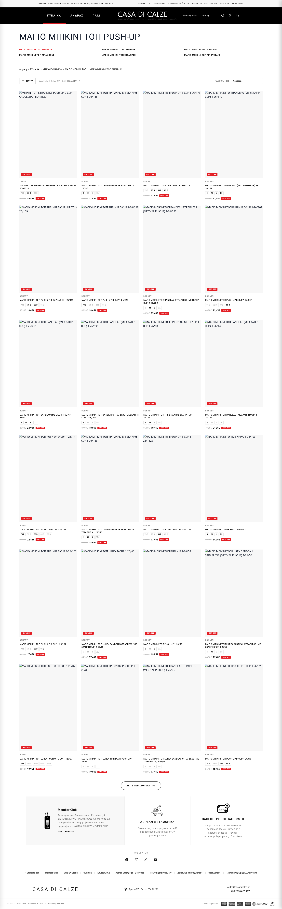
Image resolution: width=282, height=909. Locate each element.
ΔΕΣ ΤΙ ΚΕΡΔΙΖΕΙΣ (67, 831)
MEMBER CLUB (144, 3)
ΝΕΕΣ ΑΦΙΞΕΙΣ (159, 3)
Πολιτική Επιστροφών (161, 873)
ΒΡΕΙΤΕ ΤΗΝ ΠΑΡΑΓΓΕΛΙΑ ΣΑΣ (204, 3)
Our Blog (205, 15)
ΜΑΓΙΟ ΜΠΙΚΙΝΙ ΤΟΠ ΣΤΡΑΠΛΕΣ (119, 55)
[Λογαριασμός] (230, 16)
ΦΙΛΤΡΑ (29, 81)
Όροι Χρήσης (214, 873)
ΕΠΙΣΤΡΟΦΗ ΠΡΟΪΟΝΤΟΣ (178, 3)
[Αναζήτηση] (223, 16)
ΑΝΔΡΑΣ (76, 15)
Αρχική (23, 69)
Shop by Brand (190, 15)
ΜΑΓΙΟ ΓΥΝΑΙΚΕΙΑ (52, 69)
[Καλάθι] (237, 16)
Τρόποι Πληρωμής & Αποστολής (241, 873)
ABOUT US (224, 3)
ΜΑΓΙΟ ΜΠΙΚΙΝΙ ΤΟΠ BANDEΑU (201, 49)
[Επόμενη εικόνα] (73, 134)
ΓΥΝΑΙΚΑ (54, 15)
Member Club (51, 873)
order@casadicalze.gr (238, 887)
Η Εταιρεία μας (32, 873)
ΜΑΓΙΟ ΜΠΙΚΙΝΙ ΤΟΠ (75, 69)
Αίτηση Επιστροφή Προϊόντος (130, 873)
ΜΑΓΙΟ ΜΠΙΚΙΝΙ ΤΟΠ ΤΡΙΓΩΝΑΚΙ (119, 49)
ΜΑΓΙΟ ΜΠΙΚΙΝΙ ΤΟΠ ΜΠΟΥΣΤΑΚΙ (202, 55)
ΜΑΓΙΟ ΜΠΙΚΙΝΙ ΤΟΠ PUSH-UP (35, 49)
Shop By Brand (71, 873)
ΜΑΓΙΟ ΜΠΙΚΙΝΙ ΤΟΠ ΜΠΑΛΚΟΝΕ (36, 55)
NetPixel (60, 904)
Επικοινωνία (103, 873)
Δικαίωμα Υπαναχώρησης (189, 873)
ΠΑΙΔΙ (97, 15)
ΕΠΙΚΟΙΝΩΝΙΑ (237, 3)
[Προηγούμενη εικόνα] (23, 134)
